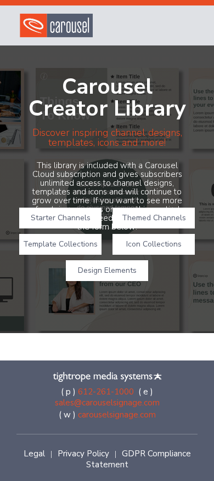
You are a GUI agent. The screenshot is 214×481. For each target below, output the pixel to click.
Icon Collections (154, 244)
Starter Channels (61, 218)
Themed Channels (154, 218)
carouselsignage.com (117, 414)
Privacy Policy (83, 453)
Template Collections (60, 244)
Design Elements (107, 270)
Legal (34, 453)
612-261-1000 (106, 391)
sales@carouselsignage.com (107, 402)
